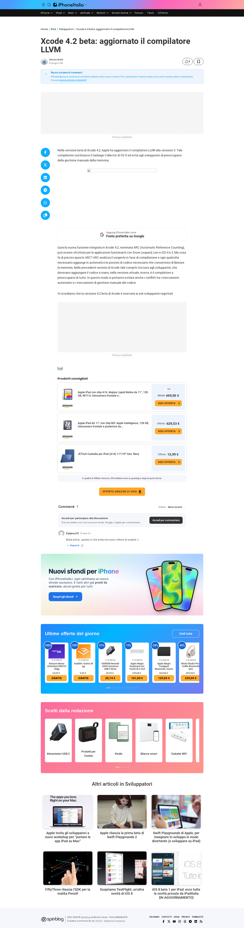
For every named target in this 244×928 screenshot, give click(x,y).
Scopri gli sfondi (63, 596)
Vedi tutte (185, 633)
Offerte (163, 13)
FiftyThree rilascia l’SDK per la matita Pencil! (67, 891)
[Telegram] (190, 921)
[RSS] (201, 921)
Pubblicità (197, 916)
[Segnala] (82, 545)
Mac (71, 13)
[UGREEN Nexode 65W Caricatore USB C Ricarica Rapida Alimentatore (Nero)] (110, 651)
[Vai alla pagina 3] (116, 687)
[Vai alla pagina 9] (134, 687)
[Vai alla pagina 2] (113, 687)
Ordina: (162, 507)
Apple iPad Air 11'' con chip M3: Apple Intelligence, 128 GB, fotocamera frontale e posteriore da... (113, 425)
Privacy (186, 916)
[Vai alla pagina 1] (108, 687)
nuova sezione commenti (73, 80)
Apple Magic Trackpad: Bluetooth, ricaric (164, 666)
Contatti (166, 916)
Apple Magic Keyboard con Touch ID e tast (137, 666)
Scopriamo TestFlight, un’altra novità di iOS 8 (122, 891)
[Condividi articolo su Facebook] (45, 152)
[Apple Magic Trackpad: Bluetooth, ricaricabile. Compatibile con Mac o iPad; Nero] (164, 651)
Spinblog (86, 917)
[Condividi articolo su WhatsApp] (45, 202)
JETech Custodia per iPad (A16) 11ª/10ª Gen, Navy (108, 454)
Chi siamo (154, 916)
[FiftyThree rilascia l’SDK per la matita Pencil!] (67, 868)
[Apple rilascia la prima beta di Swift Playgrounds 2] (122, 811)
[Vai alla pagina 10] (137, 687)
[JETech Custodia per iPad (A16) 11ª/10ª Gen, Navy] (67, 456)
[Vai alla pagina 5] (122, 687)
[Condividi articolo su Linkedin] (45, 177)
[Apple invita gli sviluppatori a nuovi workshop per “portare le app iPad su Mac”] (67, 811)
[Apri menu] (86, 4)
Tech (150, 13)
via (60, 368)
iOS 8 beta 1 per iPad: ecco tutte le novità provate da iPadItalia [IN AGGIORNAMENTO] (176, 893)
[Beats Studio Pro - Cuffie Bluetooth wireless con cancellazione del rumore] (191, 651)
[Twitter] (169, 921)
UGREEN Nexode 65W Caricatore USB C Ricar (110, 666)
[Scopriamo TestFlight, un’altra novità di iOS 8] (122, 868)
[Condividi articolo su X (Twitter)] (45, 165)
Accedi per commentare (166, 520)
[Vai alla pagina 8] (131, 687)
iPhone (45, 13)
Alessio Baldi (56, 59)
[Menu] (43, 5)
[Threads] (185, 921)
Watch (101, 13)
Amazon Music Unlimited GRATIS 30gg (56, 666)
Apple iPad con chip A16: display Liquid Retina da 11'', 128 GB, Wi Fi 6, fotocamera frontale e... (113, 394)
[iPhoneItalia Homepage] (68, 5)
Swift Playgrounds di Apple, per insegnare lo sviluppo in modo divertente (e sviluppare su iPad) (176, 837)
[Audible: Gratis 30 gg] (83, 651)
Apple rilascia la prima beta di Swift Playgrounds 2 (122, 835)
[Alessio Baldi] (44, 61)
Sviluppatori (66, 29)
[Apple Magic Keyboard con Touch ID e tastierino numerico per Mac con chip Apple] (137, 651)
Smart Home (120, 13)
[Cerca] (49, 5)
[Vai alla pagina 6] (125, 687)
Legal (177, 916)
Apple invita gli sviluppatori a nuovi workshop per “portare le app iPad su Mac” (68, 837)
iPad (59, 13)
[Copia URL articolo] (45, 215)
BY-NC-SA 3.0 (95, 920)
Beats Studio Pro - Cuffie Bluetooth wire (190, 666)
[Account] (200, 4)
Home (44, 29)
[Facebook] (163, 921)
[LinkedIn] (196, 921)
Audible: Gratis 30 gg (83, 665)
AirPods (85, 13)
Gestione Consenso (114, 920)
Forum (139, 13)
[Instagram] (179, 921)
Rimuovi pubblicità (122, 137)
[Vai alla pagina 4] (119, 687)
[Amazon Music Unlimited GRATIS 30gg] (57, 651)
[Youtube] (174, 921)
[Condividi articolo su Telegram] (45, 190)
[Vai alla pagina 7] (128, 687)
